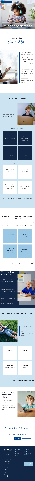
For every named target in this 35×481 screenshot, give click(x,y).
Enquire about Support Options (17, 434)
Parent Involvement (16, 32)
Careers (16, 458)
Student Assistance (25, 32)
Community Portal (28, 464)
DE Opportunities (8, 32)
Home (2, 32)
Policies (16, 455)
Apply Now (17, 438)
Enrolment (17, 453)
